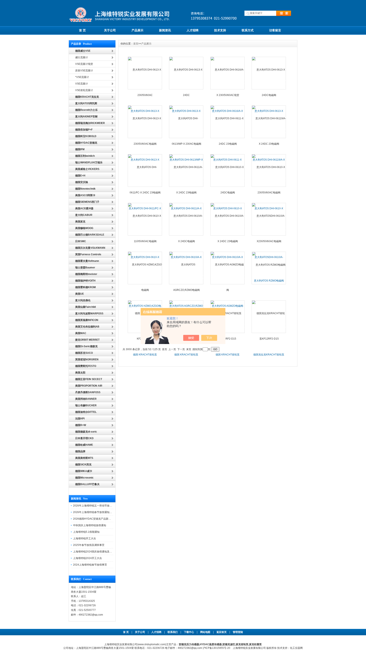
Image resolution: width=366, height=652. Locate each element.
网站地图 (205, 632)
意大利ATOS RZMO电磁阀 (269, 280)
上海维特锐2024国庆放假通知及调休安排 (96, 551)
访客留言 (275, 30)
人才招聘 (192, 30)
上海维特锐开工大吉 (84, 538)
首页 (135, 43)
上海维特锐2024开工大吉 (87, 558)
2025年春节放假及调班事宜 (88, 545)
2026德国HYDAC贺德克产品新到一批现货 (97, 518)
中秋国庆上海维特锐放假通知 (89, 525)
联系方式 (248, 30)
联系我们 (173, 632)
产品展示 (137, 30)
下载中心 (189, 632)
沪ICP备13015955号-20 (216, 647)
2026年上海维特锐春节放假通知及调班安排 (97, 512)
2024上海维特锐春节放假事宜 (90, 564)
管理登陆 (238, 632)
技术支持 (220, 30)
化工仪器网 (296, 647)
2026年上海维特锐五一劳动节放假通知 (95, 505)
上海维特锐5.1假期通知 (86, 531)
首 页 (82, 30)
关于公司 (110, 30)
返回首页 (221, 632)
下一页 (181, 349)
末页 (188, 349)
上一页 (172, 349)
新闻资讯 (165, 30)
